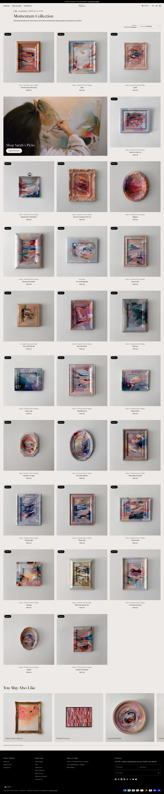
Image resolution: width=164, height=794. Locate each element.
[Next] (158, 718)
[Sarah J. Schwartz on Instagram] (119, 779)
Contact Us (38, 779)
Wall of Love (39, 773)
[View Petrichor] (135, 316)
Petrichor (135, 346)
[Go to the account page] (156, 6)
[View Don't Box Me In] (82, 316)
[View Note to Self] (135, 251)
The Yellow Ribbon (82, 475)
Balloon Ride (135, 411)
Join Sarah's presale (93, 1)
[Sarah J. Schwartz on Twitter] (130, 779)
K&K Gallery (71, 767)
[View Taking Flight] (28, 510)
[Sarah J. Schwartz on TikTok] (127, 779)
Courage (29, 605)
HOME (15, 11)
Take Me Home (82, 411)
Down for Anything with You (82, 217)
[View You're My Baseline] (82, 251)
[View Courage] (28, 574)
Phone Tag (82, 540)
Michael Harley (53, 790)
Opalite (29, 670)
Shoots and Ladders (28, 281)
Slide (82, 87)
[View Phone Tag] (82, 510)
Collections (7, 767)
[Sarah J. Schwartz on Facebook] (116, 779)
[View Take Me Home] (82, 380)
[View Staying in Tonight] (28, 445)
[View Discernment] (135, 510)
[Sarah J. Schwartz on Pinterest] (124, 779)
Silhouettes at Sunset (135, 475)
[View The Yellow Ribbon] (82, 445)
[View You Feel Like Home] (135, 574)
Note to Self (135, 281)
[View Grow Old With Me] (28, 316)
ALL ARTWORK (23, 11)
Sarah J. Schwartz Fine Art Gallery (77, 761)
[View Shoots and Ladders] (28, 251)
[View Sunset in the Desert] (82, 639)
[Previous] (5, 718)
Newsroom (38, 767)
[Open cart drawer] (160, 6)
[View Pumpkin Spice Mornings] (28, 57)
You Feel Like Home (135, 605)
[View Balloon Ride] (135, 380)
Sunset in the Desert (82, 670)
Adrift (135, 87)
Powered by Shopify (32, 790)
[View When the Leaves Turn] (82, 574)
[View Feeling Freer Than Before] (28, 186)
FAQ (36, 764)
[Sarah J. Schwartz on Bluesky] (136, 779)
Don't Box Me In (82, 346)
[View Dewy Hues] (28, 380)
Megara (135, 217)
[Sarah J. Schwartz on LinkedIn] (121, 779)
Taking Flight (29, 540)
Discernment (135, 540)
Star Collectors (40, 770)
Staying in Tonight (29, 475)
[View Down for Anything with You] (82, 186)
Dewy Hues (28, 411)
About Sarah (39, 761)
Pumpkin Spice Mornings (29, 87)
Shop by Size (7, 764)
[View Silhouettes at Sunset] (135, 445)
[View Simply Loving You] (135, 122)
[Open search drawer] (153, 6)
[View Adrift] (135, 57)
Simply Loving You (135, 152)
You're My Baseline (82, 281)
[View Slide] (82, 57)
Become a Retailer (41, 776)
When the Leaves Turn (82, 605)
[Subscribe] (158, 772)
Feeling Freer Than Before (29, 217)
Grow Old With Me (29, 346)
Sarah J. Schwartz (20, 790)
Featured (6, 761)
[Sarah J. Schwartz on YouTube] (133, 779)
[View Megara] (135, 186)
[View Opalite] (28, 639)
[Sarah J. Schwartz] (82, 6)
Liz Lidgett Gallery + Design (76, 764)
